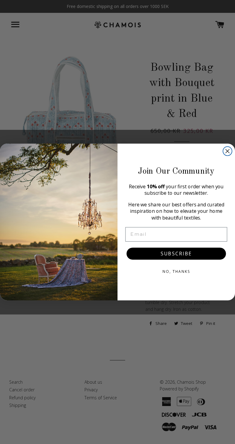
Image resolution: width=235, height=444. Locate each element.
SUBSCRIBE (176, 253)
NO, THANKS (176, 271)
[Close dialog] (227, 151)
